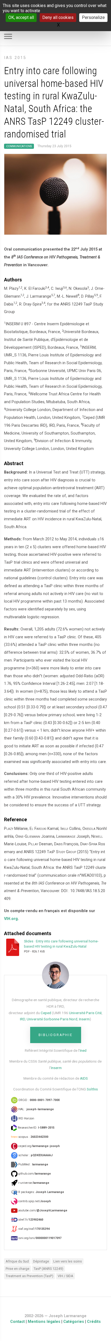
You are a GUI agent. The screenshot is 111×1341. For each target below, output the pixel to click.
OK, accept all (21, 17)
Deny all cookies (58, 17)
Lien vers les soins (67, 1261)
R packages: (41, 1192)
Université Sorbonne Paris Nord (52, 1019)
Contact (17, 1321)
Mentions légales (44, 1321)
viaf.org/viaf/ (34, 1229)
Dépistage (41, 1261)
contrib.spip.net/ (34, 1201)
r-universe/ (33, 1183)
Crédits (94, 1321)
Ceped (46, 1013)
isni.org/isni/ (39, 1238)
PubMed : (33, 1164)
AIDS (84, 1078)
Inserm (84, 1019)
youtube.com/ (42, 1210)
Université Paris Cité (85, 1013)
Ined (83, 1050)
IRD (22, 1019)
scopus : (33, 1137)
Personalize (93, 17)
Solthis (92, 1089)
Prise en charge (17, 1269)
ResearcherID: (35, 1127)
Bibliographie (56, 1035)
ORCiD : (39, 1100)
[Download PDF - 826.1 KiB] (14, 947)
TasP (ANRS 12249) (48, 1269)
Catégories (73, 1321)
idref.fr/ (30, 1219)
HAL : (36, 1109)
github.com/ (34, 1173)
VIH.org (11, 918)
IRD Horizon (26, 1118)
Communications (19, 146)
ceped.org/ (39, 1146)
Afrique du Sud (17, 1261)
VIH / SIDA (65, 1276)
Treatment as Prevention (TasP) (29, 1276)
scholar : (35, 1155)
